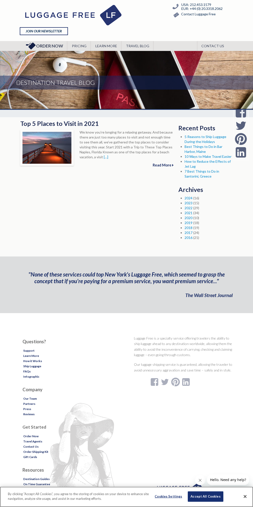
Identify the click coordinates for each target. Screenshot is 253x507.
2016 (188, 237)
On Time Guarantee (36, 484)
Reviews (29, 414)
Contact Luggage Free (198, 14)
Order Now (49, 45)
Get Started (34, 427)
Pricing (79, 46)
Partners (29, 404)
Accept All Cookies (205, 496)
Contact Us (212, 46)
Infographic (31, 376)
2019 (188, 223)
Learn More (106, 46)
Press (27, 409)
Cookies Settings (168, 496)
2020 (188, 218)
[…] (106, 157)
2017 (188, 232)
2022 (188, 208)
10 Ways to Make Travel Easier (208, 156)
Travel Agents (32, 441)
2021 (188, 213)
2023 (188, 203)
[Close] (245, 496)
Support (29, 350)
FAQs (27, 371)
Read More (162, 165)
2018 (188, 228)
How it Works (32, 361)
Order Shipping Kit (35, 452)
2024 (188, 198)
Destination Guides (36, 479)
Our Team (30, 398)
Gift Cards (30, 457)
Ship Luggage (32, 366)
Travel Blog (137, 46)
